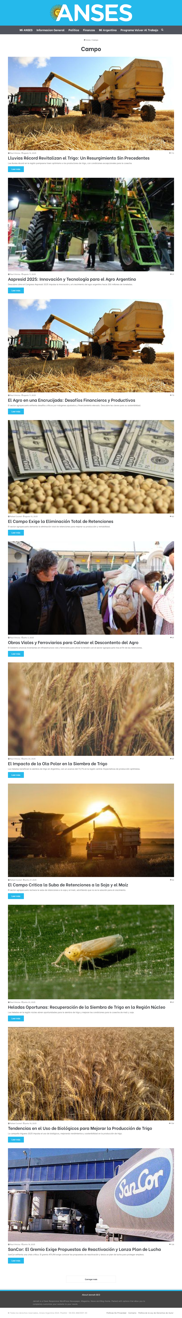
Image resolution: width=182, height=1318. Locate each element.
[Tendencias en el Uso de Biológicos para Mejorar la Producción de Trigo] (91, 1073)
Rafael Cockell (16, 516)
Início (88, 40)
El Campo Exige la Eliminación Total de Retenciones (60, 521)
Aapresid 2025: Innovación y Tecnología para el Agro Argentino (72, 279)
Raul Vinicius (15, 153)
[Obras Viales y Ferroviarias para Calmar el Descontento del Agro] (91, 588)
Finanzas (89, 30)
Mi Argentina (108, 30)
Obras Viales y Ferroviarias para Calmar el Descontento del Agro (73, 642)
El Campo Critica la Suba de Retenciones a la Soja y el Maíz (68, 884)
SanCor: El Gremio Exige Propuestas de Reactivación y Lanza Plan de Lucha (84, 1249)
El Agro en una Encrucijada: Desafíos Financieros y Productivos (71, 400)
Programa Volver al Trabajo (139, 30)
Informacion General (51, 30)
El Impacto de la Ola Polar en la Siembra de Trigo (57, 763)
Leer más (16, 169)
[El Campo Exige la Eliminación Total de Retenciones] (91, 467)
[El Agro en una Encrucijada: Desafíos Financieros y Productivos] (91, 345)
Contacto (132, 1313)
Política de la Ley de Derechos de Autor (155, 1313)
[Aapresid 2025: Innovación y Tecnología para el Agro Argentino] (91, 224)
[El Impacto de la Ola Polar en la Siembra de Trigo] (91, 709)
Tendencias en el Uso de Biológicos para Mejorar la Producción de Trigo (80, 1128)
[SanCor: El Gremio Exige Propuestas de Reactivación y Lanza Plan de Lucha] (91, 1194)
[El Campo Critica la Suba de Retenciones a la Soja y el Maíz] (91, 830)
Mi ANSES (26, 30)
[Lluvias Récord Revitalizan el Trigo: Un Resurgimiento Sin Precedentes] (91, 103)
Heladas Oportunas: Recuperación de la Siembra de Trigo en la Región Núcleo (86, 1007)
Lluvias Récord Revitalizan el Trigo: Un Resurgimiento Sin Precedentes (79, 157)
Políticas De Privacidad (116, 1313)
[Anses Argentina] (91, 12)
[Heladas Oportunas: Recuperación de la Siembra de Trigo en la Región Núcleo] (91, 952)
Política (74, 30)
